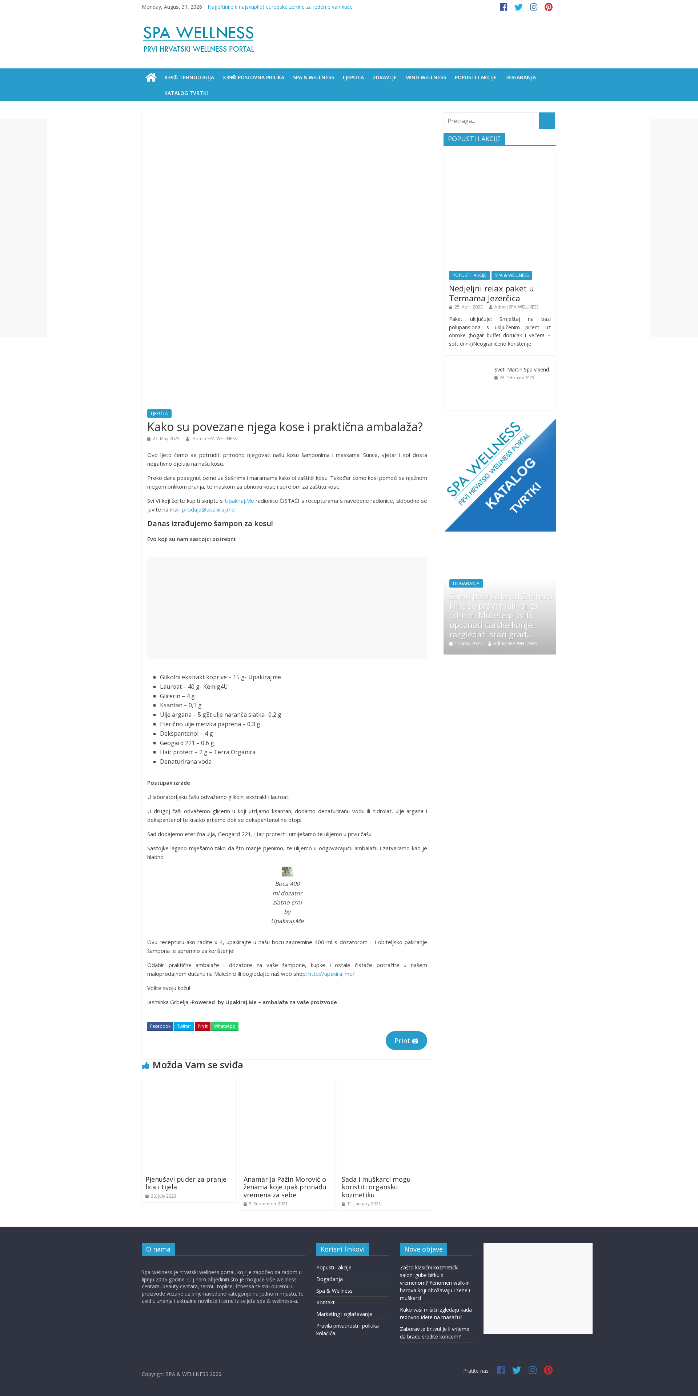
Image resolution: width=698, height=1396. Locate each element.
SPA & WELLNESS (313, 77)
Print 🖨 (406, 1040)
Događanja (329, 1279)
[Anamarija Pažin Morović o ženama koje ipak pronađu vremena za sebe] (287, 1082)
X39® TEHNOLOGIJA (189, 77)
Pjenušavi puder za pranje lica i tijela (185, 1183)
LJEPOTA (353, 77)
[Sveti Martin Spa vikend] (467, 366)
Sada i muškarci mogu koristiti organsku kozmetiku (376, 1187)
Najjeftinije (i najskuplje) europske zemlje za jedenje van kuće (280, 6)
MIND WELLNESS (425, 77)
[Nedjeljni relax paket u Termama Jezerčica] (500, 155)
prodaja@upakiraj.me (208, 509)
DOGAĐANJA (520, 77)
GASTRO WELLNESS (525, 593)
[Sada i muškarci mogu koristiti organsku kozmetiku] (385, 1082)
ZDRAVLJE (385, 77)
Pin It (203, 1026)
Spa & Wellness (334, 1290)
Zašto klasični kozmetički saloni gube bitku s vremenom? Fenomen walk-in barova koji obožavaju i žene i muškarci (435, 1282)
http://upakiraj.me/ (331, 973)
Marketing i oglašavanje (344, 1314)
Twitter (184, 1026)
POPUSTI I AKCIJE (476, 77)
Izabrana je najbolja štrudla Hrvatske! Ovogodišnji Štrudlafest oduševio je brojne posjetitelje (518, 620)
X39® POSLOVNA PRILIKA (253, 77)
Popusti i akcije (334, 1267)
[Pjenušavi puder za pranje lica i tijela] (189, 1082)
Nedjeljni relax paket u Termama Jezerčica (491, 293)
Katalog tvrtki (186, 93)
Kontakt (325, 1302)
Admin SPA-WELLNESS (215, 438)
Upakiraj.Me (239, 500)
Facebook (160, 1026)
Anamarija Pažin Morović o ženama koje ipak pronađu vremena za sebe (285, 1187)
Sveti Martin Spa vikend (521, 369)
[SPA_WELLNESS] (151, 77)
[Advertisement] (287, 608)
